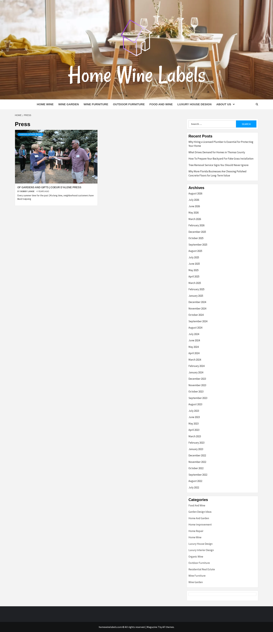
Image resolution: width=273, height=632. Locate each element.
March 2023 (194, 436)
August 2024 (195, 327)
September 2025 (197, 244)
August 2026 (195, 193)
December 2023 (197, 378)
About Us (223, 104)
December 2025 (197, 232)
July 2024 (193, 334)
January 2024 (195, 372)
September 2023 (197, 398)
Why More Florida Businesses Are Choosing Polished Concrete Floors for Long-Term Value (217, 173)
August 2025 (195, 251)
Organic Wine (195, 556)
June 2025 (194, 263)
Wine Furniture (96, 104)
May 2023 (193, 423)
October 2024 (195, 315)
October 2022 (195, 468)
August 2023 (195, 404)
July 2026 (193, 200)
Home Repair (195, 531)
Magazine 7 (153, 627)
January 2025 (195, 295)
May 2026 (193, 212)
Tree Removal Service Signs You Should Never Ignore (218, 165)
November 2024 (197, 308)
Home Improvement (200, 524)
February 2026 (196, 225)
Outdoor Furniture (129, 104)
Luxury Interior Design (201, 550)
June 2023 (194, 417)
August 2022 (195, 481)
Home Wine (45, 104)
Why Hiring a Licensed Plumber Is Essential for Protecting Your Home (220, 144)
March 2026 (194, 219)
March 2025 (194, 283)
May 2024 (193, 347)
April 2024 (193, 353)
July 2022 (193, 487)
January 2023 (195, 449)
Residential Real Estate (201, 569)
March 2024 (194, 359)
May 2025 (193, 270)
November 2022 (197, 462)
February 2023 (196, 442)
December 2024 (197, 302)
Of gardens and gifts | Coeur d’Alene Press (49, 187)
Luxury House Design (194, 104)
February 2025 (196, 289)
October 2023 (195, 391)
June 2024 (194, 340)
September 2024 (197, 321)
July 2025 (193, 257)
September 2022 (197, 474)
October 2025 (195, 238)
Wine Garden (68, 104)
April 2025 (193, 276)
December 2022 (197, 455)
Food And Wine (161, 104)
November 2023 (197, 385)
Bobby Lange (27, 191)
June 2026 (194, 206)
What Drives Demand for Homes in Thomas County (216, 152)
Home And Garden (198, 518)
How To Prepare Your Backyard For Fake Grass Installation (220, 158)
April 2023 (193, 430)
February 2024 (196, 366)
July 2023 (193, 410)
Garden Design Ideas (30, 134)
